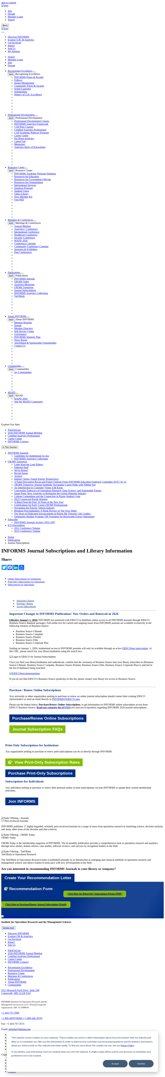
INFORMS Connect (18, 441)
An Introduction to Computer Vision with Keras (38, 487)
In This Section (10, 447)
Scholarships (20, 91)
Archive (18, 476)
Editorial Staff (21, 467)
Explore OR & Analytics (20, 936)
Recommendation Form (30, 889)
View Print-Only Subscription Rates (46, 762)
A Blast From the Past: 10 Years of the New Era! (38, 502)
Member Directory (23, 328)
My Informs (14, 51)
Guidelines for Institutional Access (31, 455)
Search (11, 56)
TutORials (19, 296)
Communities (15, 366)
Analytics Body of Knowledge (29, 147)
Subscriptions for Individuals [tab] (21, 584)
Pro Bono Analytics (24, 138)
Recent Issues (21, 473)
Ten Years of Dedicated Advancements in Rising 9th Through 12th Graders (52, 513)
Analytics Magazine (24, 284)
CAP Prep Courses (23, 127)
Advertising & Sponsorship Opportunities (35, 342)
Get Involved (14, 42)
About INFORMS (17, 316)
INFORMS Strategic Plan (27, 337)
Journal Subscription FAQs (37, 729)
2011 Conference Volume (27, 528)
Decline (141, 1063)
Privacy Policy (127, 1045)
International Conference (26, 232)
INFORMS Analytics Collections (31, 293)
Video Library (21, 194)
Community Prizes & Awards (29, 86)
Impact (11, 45)
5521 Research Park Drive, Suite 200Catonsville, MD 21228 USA (20, 992)
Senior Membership (24, 83)
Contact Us (20, 345)
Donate (11, 14)
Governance (20, 334)
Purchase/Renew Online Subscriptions (47, 718)
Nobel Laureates (22, 88)
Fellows (18, 80)
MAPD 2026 (21, 240)
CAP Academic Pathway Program (31, 132)
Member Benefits (23, 322)
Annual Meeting (22, 226)
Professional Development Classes (31, 121)
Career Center (21, 135)
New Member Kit (23, 196)
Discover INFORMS (18, 37)
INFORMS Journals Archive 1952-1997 (34, 522)
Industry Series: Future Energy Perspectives (36, 479)
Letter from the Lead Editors (28, 464)
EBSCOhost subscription (135, 648)
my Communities (23, 372)
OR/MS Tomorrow (24, 287)
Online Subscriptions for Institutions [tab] (24, 579)
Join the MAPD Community (28, 401)
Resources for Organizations (28, 182)
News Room (20, 340)
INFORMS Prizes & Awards (29, 77)
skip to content (8, 2)
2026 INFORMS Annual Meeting (25, 432)
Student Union (21, 191)
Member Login (15, 16)
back (11, 74)
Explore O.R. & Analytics (21, 39)
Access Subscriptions (26, 606)
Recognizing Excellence (20, 71)
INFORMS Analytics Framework (31, 124)
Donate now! (8, 928)
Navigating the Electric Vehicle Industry (34, 508)
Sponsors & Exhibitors (25, 249)
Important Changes (25, 601)
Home (11, 537)
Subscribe (13, 519)
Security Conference (24, 237)
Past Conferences (23, 252)
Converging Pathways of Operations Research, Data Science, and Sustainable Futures (57, 490)
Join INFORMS (21, 801)
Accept (115, 1063)
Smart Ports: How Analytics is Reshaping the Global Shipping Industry (50, 493)
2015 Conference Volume (27, 531)
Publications (14, 272)
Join (10, 11)
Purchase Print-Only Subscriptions (40, 773)
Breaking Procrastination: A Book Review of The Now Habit (45, 510)
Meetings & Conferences (21, 220)
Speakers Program (23, 188)
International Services (25, 185)
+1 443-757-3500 (10, 1012)
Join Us (11, 48)
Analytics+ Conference (26, 229)
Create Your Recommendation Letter (38, 878)
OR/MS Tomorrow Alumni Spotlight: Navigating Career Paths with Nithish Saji (55, 484)
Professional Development (21, 114)
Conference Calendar (25, 243)
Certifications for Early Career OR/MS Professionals (41, 505)
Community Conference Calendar (31, 246)
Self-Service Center (24, 331)
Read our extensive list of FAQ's (54, 707)
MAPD (12, 392)
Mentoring (19, 144)
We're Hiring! (21, 470)
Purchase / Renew (25, 603)
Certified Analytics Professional (30, 129)
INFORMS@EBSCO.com (66, 699)
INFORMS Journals (24, 278)
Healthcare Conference (26, 234)
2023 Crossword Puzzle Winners (31, 499)
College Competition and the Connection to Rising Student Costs (47, 496)
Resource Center (16, 167)
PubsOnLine (14, 430)
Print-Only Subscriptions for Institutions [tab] (26, 582)
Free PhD (19, 199)
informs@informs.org (19, 1029)
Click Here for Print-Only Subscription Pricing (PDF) (95, 894)
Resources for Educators (26, 176)
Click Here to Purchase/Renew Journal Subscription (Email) (35, 904)
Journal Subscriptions (25, 290)
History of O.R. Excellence (28, 94)
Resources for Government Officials (32, 179)
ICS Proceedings (16, 525)
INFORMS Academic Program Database (35, 173)
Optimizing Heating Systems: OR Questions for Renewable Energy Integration (54, 516)
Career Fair (20, 141)
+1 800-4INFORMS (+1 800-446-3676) (21, 1018)
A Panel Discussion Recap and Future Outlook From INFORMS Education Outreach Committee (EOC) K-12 (70, 481)
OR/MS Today (21, 281)
